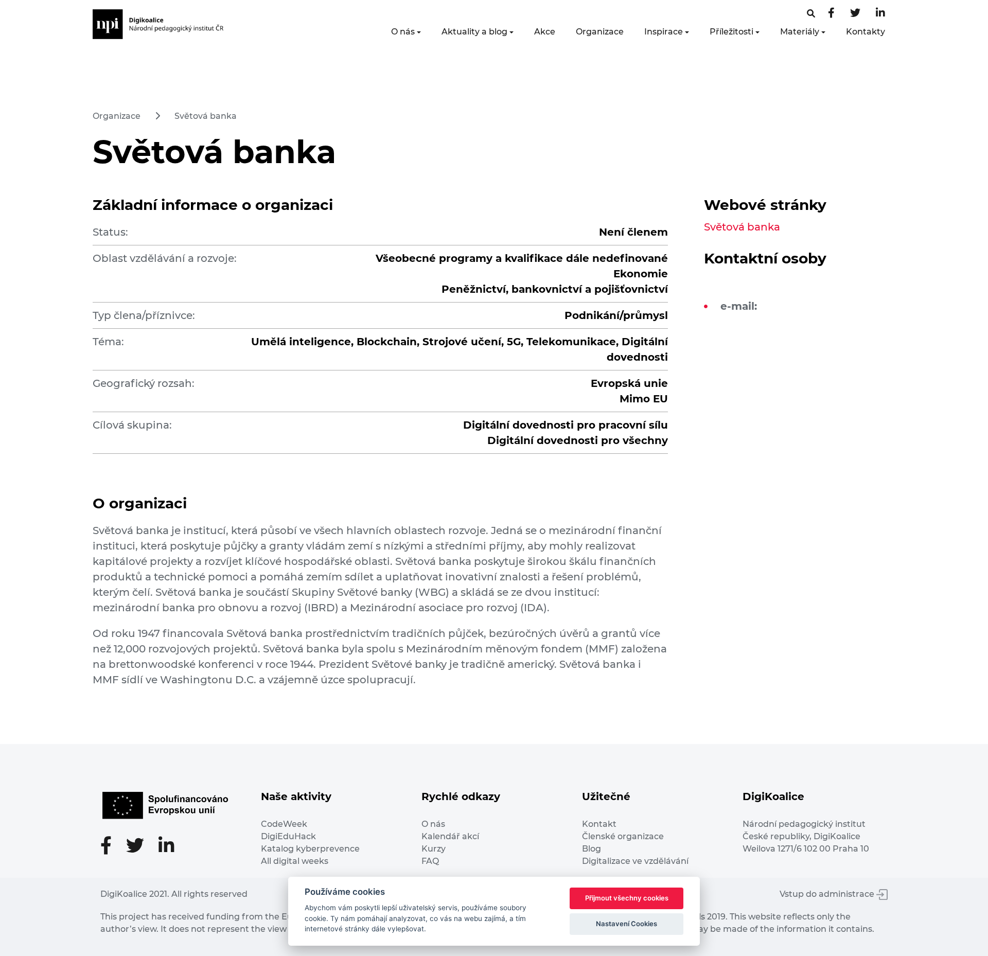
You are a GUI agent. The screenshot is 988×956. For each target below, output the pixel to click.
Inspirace (663, 32)
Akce (544, 32)
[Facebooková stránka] (811, 14)
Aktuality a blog (474, 32)
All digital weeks (294, 861)
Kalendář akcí (450, 836)
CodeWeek (284, 824)
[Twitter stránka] (855, 14)
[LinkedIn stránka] (880, 14)
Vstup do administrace (828, 894)
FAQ (430, 861)
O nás (403, 32)
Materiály (799, 32)
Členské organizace (623, 836)
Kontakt (599, 824)
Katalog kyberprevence (310, 849)
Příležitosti (731, 32)
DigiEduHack (288, 836)
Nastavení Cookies (626, 923)
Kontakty (865, 32)
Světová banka (205, 116)
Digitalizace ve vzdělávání (635, 861)
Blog (591, 849)
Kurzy (433, 849)
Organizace (600, 32)
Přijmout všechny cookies (626, 898)
